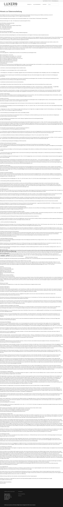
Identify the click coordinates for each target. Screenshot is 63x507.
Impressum (36, 257)
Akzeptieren (3, 255)
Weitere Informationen (29, 257)
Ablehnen (8, 255)
